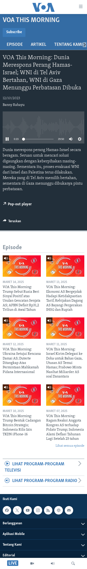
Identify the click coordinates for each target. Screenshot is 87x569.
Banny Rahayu (14, 105)
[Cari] (73, 563)
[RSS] (48, 510)
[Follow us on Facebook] (7, 510)
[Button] (12, 222)
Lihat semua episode (70, 446)
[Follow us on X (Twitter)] (17, 510)
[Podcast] (58, 510)
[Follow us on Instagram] (38, 510)
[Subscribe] (69, 510)
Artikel (38, 44)
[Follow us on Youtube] (27, 510)
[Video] (32, 563)
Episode (15, 44)
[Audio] (52, 563)
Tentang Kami (68, 44)
